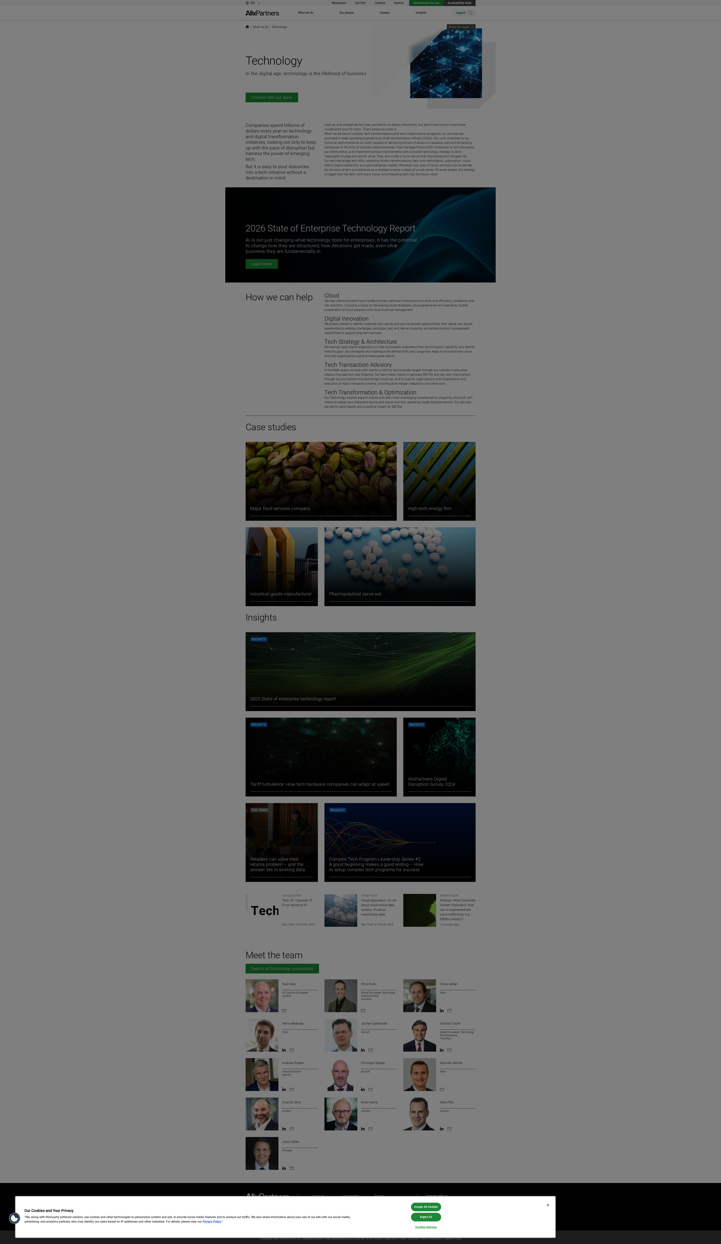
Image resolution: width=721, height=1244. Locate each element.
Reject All (426, 1217)
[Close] (548, 1205)
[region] (285, 1217)
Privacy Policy (212, 1221)
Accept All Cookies (426, 1207)
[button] (14, 1218)
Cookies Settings (426, 1227)
